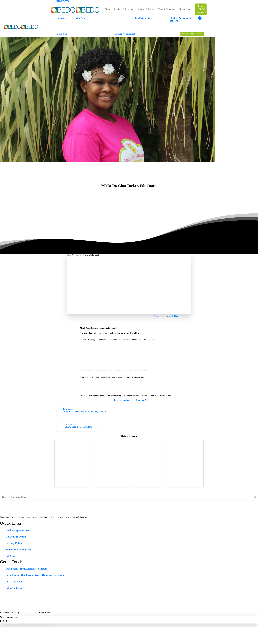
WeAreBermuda (165, 395)
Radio (144, 395)
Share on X (141, 400)
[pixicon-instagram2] (7, 502)
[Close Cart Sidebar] (257, 617)
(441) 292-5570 (62, 1)
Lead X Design (26, 612)
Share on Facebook (122, 400)
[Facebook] (190, 1)
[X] (194, 1)
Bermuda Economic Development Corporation (94, 370)
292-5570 (174, 21)
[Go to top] (1, 626)
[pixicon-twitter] (2, 502)
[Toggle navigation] (42, 26)
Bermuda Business (96, 395)
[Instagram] (202, 1)
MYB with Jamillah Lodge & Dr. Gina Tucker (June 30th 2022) (129, 370)
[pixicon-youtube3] (18, 502)
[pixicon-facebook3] (13, 502)
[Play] (71, 310)
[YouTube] (198, 1)
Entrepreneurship (114, 395)
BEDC (83, 395)
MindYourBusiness (131, 395)
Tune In (153, 395)
